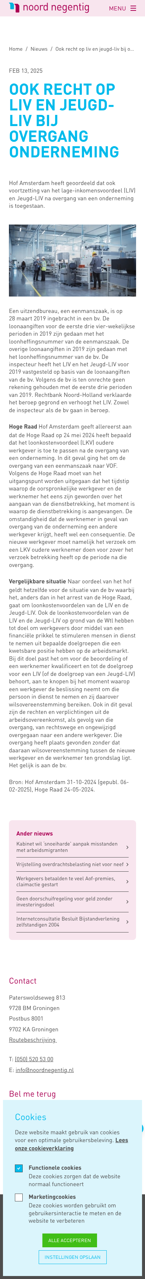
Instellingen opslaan (73, 1257)
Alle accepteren (69, 1240)
